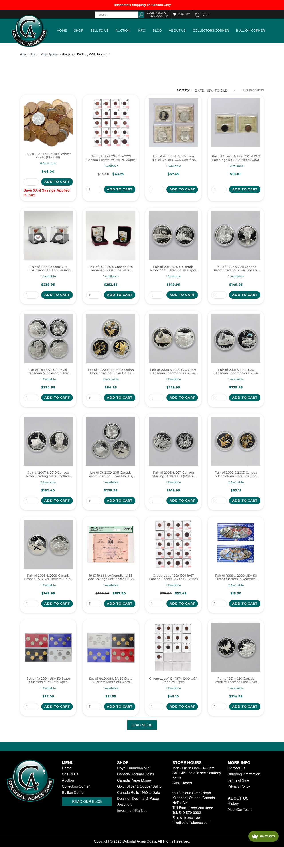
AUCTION (123, 30)
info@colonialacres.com (191, 822)
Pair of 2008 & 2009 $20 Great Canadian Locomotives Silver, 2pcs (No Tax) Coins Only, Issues (173, 371)
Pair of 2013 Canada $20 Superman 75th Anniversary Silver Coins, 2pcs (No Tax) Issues (48, 268)
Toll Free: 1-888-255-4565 (192, 807)
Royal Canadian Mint (133, 768)
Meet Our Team (240, 809)
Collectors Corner (76, 786)
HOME (62, 30)
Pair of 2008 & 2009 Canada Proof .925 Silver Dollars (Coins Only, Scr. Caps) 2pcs (48, 577)
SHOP (78, 30)
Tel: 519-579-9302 (186, 812)
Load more (142, 725)
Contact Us (236, 768)
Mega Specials (50, 54)
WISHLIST (183, 14)
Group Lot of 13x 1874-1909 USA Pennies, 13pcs (173, 680)
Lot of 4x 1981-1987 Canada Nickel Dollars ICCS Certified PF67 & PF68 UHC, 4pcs (173, 158)
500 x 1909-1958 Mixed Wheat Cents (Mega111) (48, 155)
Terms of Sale (238, 780)
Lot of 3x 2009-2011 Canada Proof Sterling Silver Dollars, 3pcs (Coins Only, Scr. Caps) (111, 474)
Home (23, 54)
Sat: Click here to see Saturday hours (196, 775)
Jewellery (124, 804)
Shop (34, 54)
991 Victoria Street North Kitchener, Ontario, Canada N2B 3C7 (193, 797)
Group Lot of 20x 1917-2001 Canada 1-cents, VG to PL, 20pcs (110, 158)
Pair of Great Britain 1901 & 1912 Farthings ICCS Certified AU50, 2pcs (236, 158)
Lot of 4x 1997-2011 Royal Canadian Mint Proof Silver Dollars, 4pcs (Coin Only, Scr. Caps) (48, 371)
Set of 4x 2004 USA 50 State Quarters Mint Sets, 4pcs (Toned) (48, 680)
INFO (141, 30)
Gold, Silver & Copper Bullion (140, 786)
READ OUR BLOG (87, 801)
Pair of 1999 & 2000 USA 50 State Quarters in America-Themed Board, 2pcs (236, 577)
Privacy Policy (239, 786)
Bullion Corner (73, 792)
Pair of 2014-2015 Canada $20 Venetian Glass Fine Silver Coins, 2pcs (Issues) (110, 268)
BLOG (157, 30)
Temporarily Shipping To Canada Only (142, 4)
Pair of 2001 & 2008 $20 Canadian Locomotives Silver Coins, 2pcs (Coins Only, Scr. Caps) (235, 371)
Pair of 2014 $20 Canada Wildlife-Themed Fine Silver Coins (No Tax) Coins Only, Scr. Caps (236, 680)
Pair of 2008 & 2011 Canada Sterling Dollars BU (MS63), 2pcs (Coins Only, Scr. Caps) (173, 474)
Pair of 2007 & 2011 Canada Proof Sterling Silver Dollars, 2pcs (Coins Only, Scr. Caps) (236, 268)
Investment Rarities (132, 810)
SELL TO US (99, 30)
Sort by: (183, 90)
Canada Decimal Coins (135, 774)
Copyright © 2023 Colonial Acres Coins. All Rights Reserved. (142, 841)
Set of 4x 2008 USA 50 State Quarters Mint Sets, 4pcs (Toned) (110, 680)
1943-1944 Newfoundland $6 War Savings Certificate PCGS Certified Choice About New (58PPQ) (111, 577)
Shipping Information (244, 774)
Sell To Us (70, 774)
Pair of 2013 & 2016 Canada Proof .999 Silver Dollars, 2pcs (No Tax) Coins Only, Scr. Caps (173, 268)
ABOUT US (177, 30)
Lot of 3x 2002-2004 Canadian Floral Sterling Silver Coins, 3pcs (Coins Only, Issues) (111, 371)
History (233, 803)
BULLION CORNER (250, 30)
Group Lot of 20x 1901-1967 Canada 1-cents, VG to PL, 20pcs (173, 577)
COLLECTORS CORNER (211, 30)
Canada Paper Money (134, 780)
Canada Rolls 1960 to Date (138, 792)
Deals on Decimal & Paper (138, 798)
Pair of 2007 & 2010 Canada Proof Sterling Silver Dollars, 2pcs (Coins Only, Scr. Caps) (48, 474)
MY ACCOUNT (158, 16)
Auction (68, 780)
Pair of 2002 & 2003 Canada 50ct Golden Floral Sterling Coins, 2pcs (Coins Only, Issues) (236, 474)
